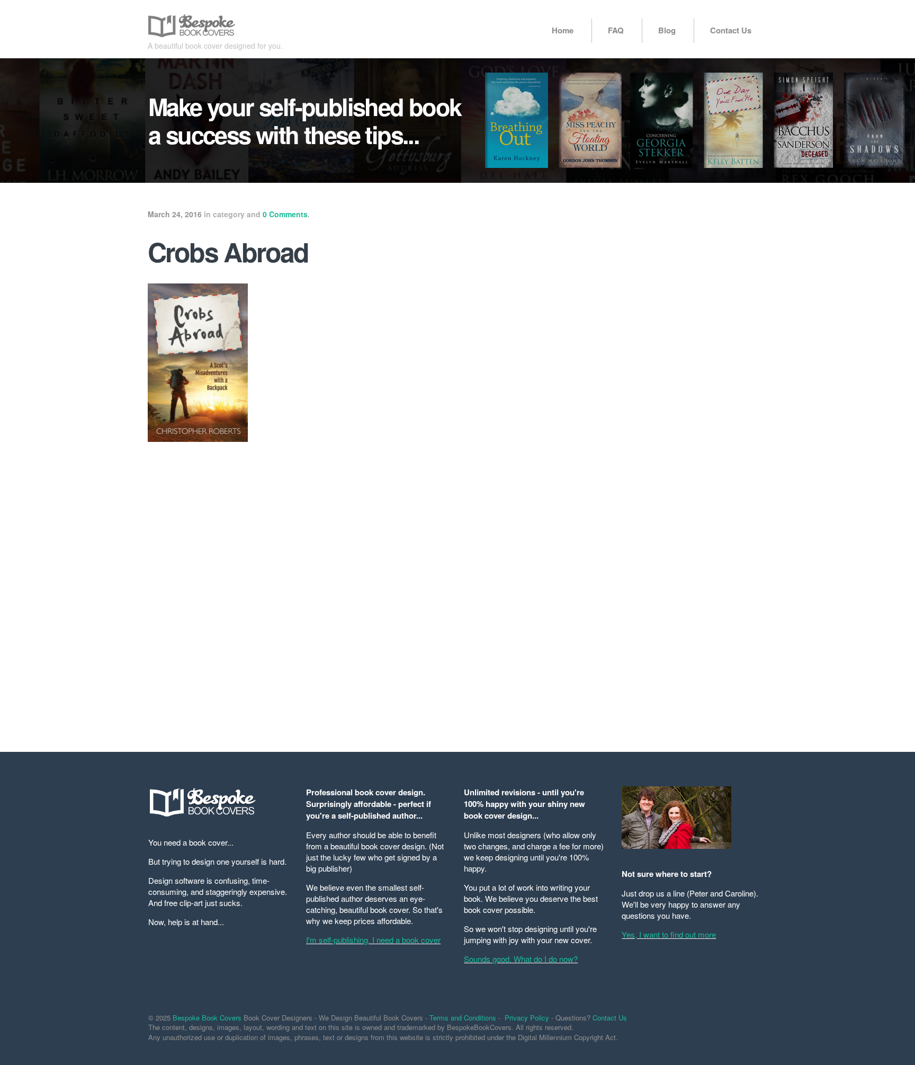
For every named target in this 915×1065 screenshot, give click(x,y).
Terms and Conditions (462, 1018)
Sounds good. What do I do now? (521, 958)
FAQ (616, 30)
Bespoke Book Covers (207, 1018)
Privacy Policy (527, 1018)
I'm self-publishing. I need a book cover (373, 939)
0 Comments (285, 214)
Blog (667, 30)
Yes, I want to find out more (669, 934)
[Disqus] (351, 590)
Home (562, 30)
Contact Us (730, 30)
